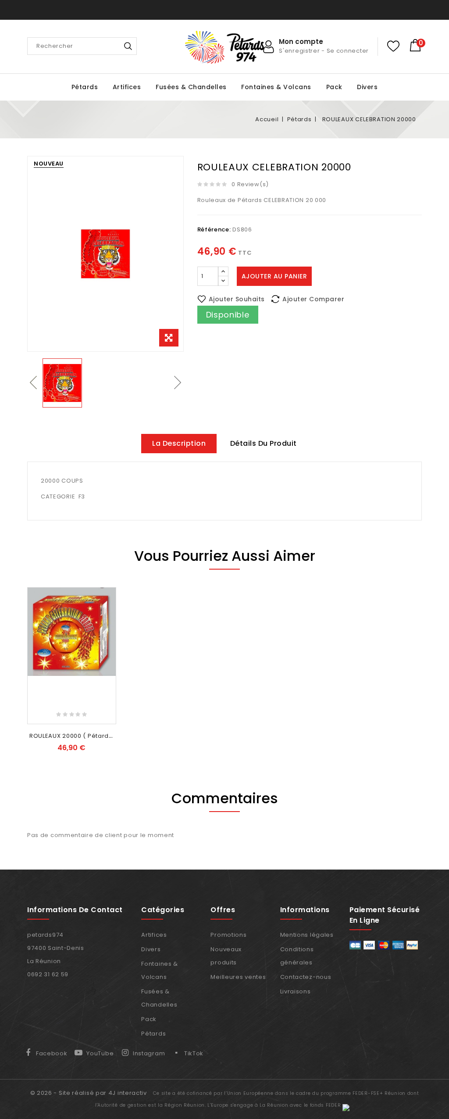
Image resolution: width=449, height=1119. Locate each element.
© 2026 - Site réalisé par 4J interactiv (89, 1093)
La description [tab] (179, 443)
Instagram (149, 1053)
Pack (334, 87)
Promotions (228, 935)
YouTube (100, 1053)
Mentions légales (307, 935)
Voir (72, 710)
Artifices (127, 87)
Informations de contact (75, 910)
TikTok (193, 1053)
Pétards (84, 87)
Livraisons (295, 991)
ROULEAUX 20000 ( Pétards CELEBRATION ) (94, 736)
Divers (367, 87)
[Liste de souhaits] (393, 46)
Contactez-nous (305, 977)
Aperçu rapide (107, 625)
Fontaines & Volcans (276, 87)
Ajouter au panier (274, 276)
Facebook (52, 1053)
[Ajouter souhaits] (107, 596)
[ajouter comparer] (107, 610)
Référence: (214, 229)
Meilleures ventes (238, 977)
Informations (305, 910)
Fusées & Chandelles (191, 87)
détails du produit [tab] (263, 443)
